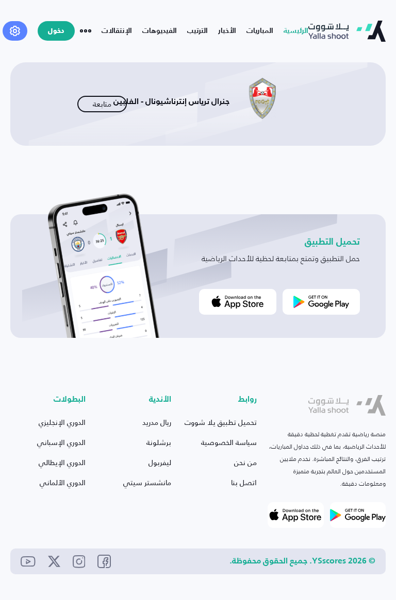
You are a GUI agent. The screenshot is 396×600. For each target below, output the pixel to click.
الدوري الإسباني (61, 442)
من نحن (245, 462)
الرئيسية (296, 31)
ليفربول (159, 462)
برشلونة (158, 442)
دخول (56, 31)
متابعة (102, 104)
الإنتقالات (117, 31)
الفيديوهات (159, 31)
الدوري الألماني (63, 482)
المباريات (259, 31)
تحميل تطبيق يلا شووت (221, 422)
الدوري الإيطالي (62, 462)
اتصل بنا (244, 482)
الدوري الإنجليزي (62, 422)
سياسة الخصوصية (229, 442)
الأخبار (227, 31)
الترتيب (197, 31)
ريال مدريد (156, 422)
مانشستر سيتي (147, 482)
